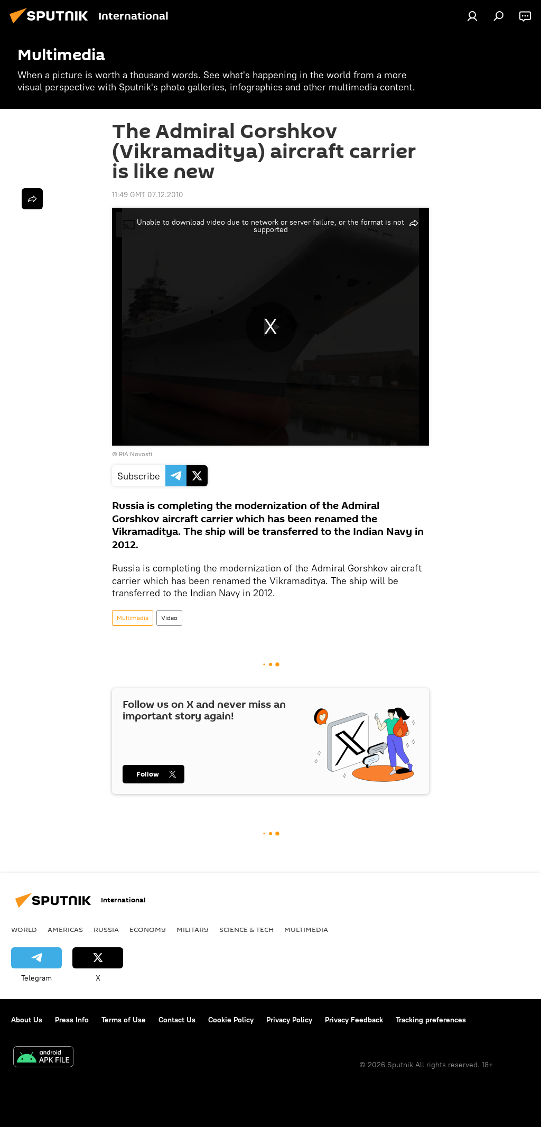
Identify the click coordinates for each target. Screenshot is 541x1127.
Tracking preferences (431, 1019)
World (24, 929)
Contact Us (176, 1019)
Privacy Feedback (354, 1019)
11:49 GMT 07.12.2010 (147, 194)
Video (169, 618)
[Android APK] (43, 1058)
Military (192, 929)
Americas (65, 929)
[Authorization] (472, 15)
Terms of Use (123, 1019)
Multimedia (132, 618)
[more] (32, 198)
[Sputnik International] (51, 25)
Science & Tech (246, 929)
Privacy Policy (289, 1019)
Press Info (72, 1019)
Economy (147, 929)
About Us (26, 1019)
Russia (106, 929)
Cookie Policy (231, 1019)
